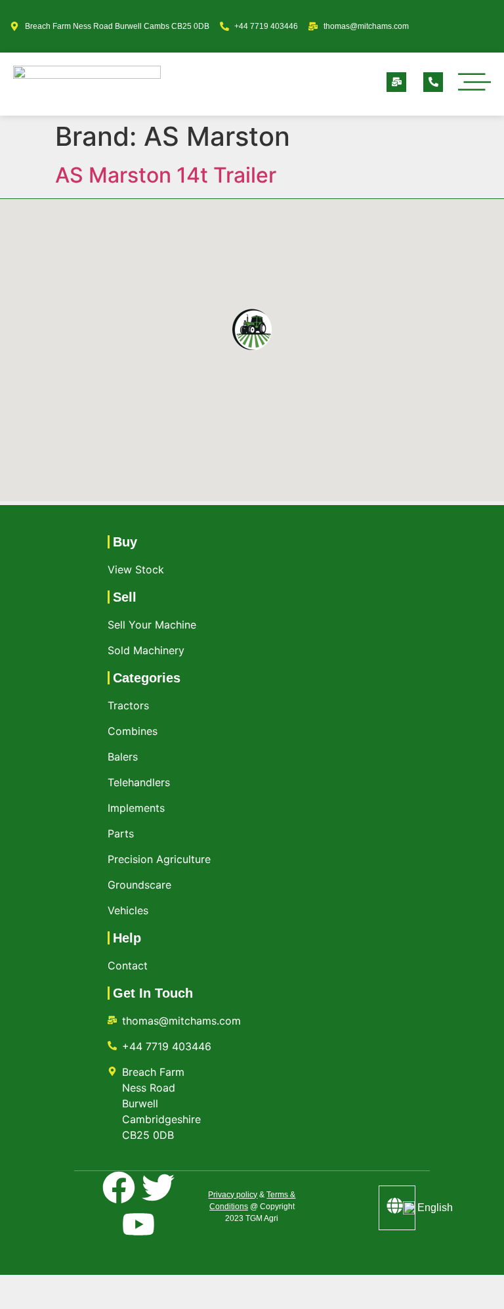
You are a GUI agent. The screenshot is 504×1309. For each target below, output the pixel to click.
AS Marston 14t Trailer (165, 175)
